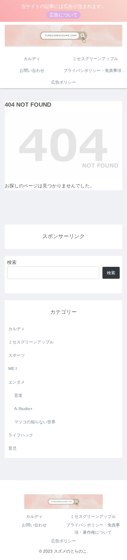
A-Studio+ (23, 408)
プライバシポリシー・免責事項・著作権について (93, 529)
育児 (12, 448)
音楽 (18, 395)
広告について (63, 14)
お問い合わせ (34, 525)
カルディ (16, 328)
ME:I (12, 368)
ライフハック (20, 435)
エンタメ (16, 382)
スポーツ (16, 355)
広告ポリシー (63, 540)
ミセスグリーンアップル (31, 342)
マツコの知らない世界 (35, 421)
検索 (12, 262)
